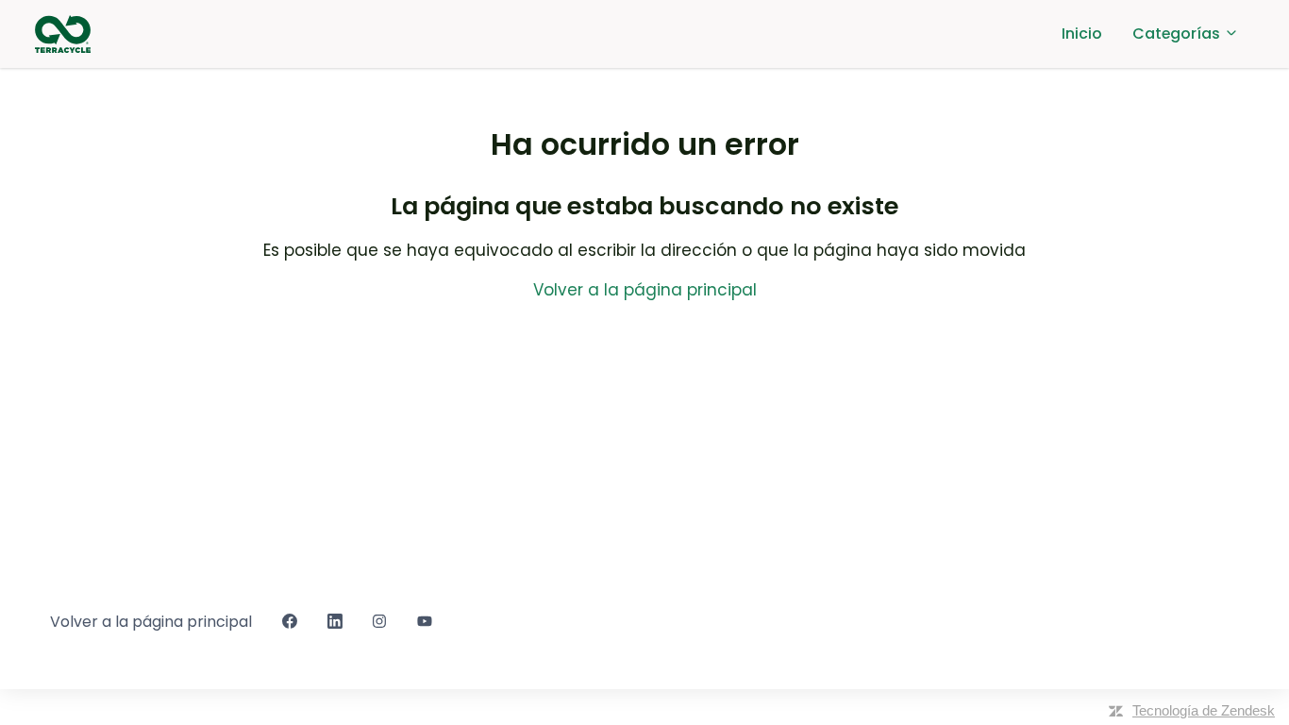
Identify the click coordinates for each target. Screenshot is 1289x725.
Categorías (1178, 33)
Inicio (1082, 33)
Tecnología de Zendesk (1203, 710)
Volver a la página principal (645, 289)
